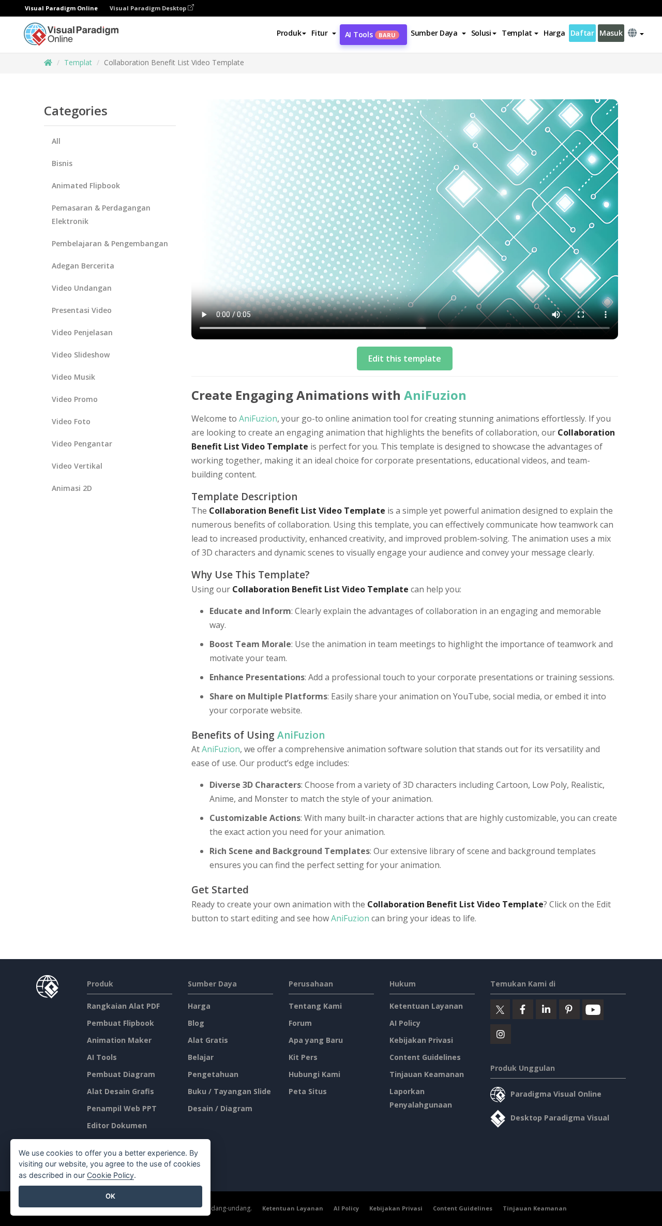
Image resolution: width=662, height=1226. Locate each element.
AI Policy (404, 1023)
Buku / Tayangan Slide (229, 1091)
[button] (323, 33)
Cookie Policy (110, 1175)
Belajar (201, 1057)
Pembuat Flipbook (120, 1023)
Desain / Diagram (220, 1108)
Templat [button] (517, 33)
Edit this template (404, 358)
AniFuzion (435, 394)
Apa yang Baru (316, 1040)
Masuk (611, 33)
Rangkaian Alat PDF (123, 1006)
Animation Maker (119, 1040)
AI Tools (370, 34)
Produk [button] (289, 33)
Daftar (582, 33)
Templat (78, 62)
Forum (300, 1023)
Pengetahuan (213, 1074)
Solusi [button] (481, 33)
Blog (196, 1023)
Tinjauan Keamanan (426, 1074)
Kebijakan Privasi (421, 1040)
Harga (554, 33)
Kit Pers (303, 1057)
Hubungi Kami (314, 1074)
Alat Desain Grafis (120, 1091)
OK (110, 1196)
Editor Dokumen (117, 1125)
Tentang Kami (315, 1006)
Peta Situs (308, 1091)
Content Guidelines (425, 1057)
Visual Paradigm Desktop (149, 8)
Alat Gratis (208, 1040)
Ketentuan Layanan (426, 1006)
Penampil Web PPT (122, 1108)
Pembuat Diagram (121, 1074)
